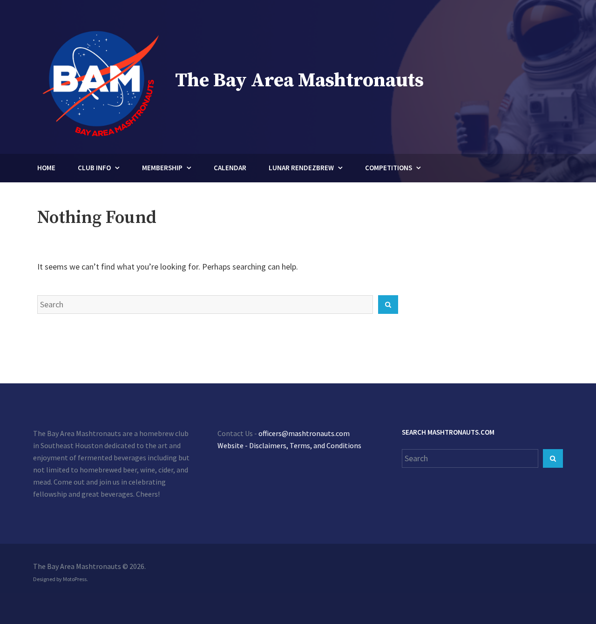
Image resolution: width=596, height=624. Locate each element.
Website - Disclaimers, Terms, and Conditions (289, 445)
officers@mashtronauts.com (304, 433)
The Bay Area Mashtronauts (299, 80)
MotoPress (75, 578)
